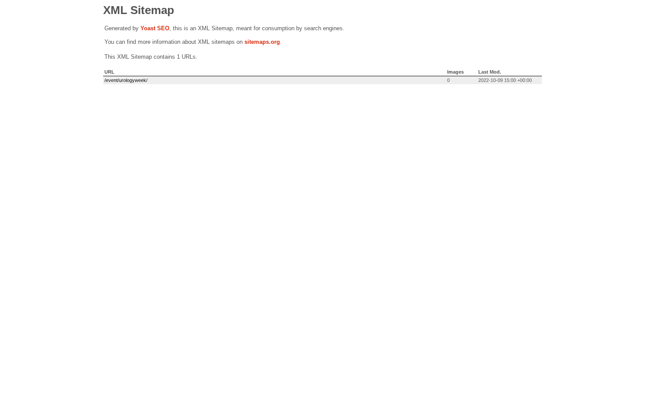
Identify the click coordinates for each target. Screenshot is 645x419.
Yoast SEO (154, 28)
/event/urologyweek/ (125, 80)
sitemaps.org (262, 42)
